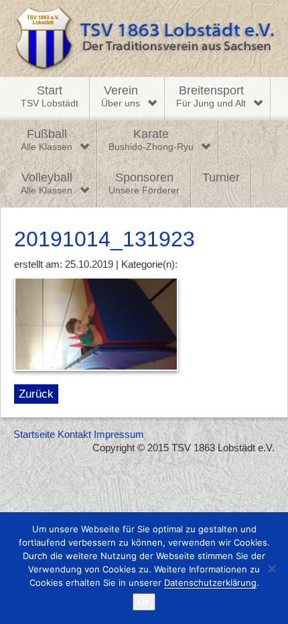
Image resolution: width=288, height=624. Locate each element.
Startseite (34, 434)
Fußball (46, 140)
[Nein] (271, 568)
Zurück (36, 394)
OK (144, 602)
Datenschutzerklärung (210, 582)
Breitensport (211, 96)
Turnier (221, 177)
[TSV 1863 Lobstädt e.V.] (144, 38)
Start (49, 96)
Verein (120, 96)
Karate (151, 140)
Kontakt (74, 434)
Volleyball (46, 183)
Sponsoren (144, 183)
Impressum (119, 434)
